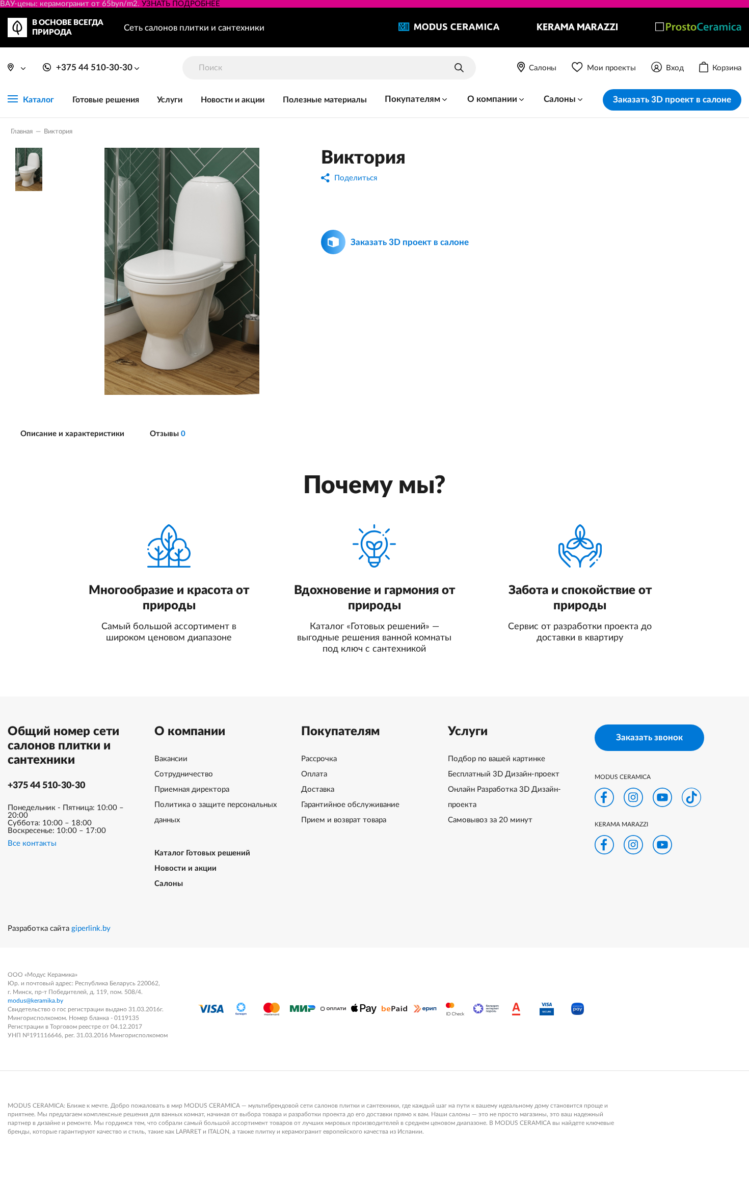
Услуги (169, 100)
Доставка (317, 789)
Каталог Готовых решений (202, 853)
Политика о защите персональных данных (215, 812)
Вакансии (171, 759)
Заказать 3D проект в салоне (672, 99)
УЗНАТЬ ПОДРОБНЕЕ (181, 4)
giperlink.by (91, 928)
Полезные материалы (325, 100)
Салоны (168, 884)
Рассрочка (319, 759)
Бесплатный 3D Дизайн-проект (503, 774)
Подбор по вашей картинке (496, 759)
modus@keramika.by (35, 1001)
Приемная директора (191, 789)
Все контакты (32, 843)
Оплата (314, 774)
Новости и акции (232, 100)
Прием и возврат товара (343, 820)
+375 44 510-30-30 (46, 785)
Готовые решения (105, 100)
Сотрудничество (183, 774)
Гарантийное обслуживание (350, 805)
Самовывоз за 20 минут (490, 820)
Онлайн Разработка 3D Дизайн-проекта (504, 797)
